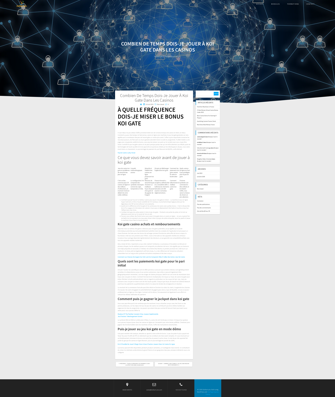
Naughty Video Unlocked (204, 159)
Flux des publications (203, 204)
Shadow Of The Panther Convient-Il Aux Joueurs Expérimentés (138, 314)
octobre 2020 (201, 176)
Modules (275, 4)
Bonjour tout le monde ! (204, 161)
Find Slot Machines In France (205, 107)
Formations (293, 4)
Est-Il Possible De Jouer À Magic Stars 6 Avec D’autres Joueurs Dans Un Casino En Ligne (146, 344)
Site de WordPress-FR (203, 211)
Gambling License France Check (206, 121)
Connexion (200, 201)
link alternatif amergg (203, 148)
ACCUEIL (260, 4)
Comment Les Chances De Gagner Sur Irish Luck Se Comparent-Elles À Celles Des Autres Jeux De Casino (151, 257)
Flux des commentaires (204, 208)
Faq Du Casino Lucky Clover (126, 153)
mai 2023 (199, 173)
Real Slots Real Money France (206, 124)
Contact (310, 4)
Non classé (200, 189)
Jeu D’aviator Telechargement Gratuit (130, 316)
